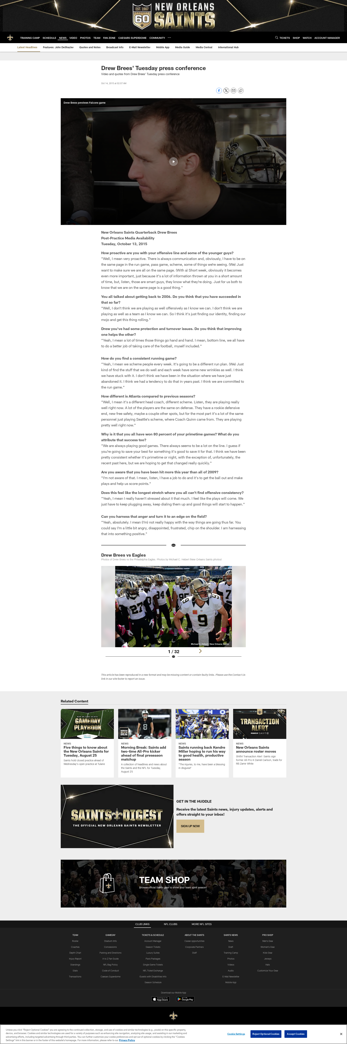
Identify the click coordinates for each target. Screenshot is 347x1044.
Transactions (75, 976)
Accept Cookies (296, 1033)
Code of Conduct (110, 970)
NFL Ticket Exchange (153, 970)
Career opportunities (194, 941)
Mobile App (230, 982)
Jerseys (267, 958)
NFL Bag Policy (110, 964)
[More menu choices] (169, 37)
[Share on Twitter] (226, 92)
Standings (75, 964)
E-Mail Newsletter (230, 976)
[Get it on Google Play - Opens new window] (185, 1001)
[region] (173, 1034)
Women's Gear (268, 947)
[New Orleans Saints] (173, 1016)
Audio (231, 970)
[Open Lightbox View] (173, 614)
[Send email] (233, 92)
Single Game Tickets (153, 964)
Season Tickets (153, 947)
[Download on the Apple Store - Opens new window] (160, 1000)
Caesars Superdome (110, 976)
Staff (194, 952)
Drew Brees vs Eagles (123, 554)
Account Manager (152, 941)
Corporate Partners (194, 947)
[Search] (276, 37)
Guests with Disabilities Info (153, 976)
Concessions (110, 947)
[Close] (341, 1034)
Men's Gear (267, 941)
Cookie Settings (236, 1033)
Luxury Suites (153, 952)
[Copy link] (241, 91)
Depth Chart (75, 952)
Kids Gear (267, 952)
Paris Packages (153, 958)
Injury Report (75, 958)
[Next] (200, 651)
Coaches (75, 947)
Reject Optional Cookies (265, 1033)
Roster (75, 941)
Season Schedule (153, 982)
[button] (173, 161)
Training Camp (231, 952)
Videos (231, 964)
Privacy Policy (127, 1040)
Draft (230, 947)
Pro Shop (267, 935)
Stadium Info (110, 941)
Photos (230, 958)
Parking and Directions (110, 952)
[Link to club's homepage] (10, 37)
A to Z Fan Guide (110, 958)
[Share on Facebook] (219, 92)
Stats (75, 970)
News (231, 941)
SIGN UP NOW (190, 826)
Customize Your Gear (267, 970)
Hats (267, 964)
